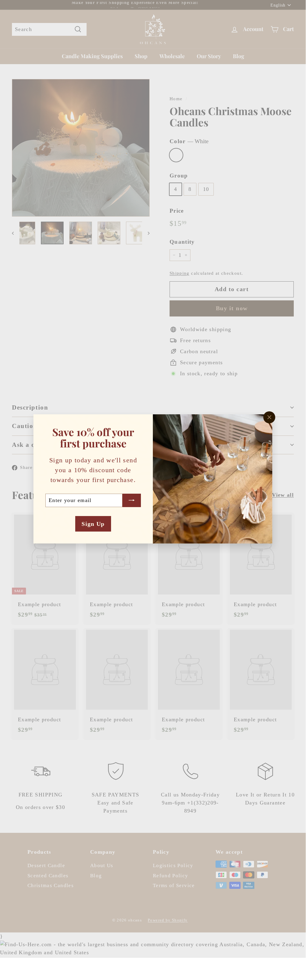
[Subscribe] (131, 500)
